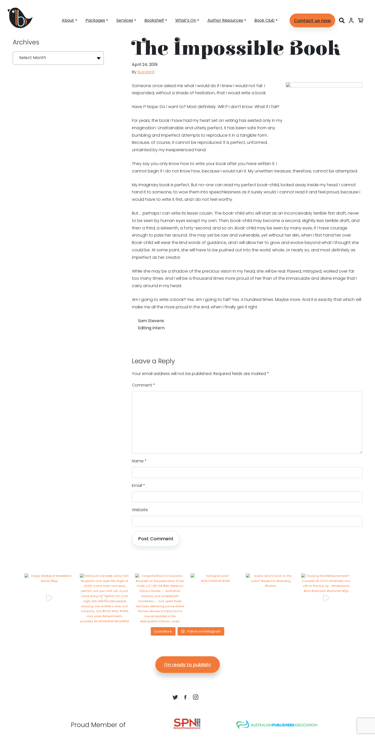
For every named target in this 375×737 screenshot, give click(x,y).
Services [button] (124, 20)
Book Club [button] (264, 20)
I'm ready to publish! (187, 664)
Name (139, 461)
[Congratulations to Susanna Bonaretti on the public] (159, 598)
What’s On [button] (185, 20)
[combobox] (58, 58)
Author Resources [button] (225, 20)
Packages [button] (95, 20)
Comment (143, 385)
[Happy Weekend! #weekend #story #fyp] (49, 598)
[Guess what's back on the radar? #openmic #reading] (270, 598)
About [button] (68, 20)
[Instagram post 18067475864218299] (215, 598)
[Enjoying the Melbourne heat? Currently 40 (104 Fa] (326, 598)
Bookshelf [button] (154, 20)
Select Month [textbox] (32, 58)
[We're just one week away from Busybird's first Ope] (104, 598)
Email (138, 485)
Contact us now (312, 20)
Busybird (146, 72)
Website (140, 510)
